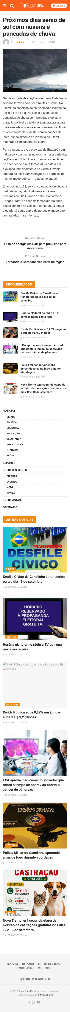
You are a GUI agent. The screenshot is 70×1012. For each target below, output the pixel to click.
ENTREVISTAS (12, 500)
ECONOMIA (13, 427)
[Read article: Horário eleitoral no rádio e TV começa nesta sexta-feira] (10, 316)
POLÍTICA (12, 422)
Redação (20, 42)
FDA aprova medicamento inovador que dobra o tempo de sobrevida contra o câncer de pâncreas (43, 348)
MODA (10, 487)
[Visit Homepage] (32, 5)
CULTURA (12, 476)
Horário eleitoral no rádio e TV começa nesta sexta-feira (40, 314)
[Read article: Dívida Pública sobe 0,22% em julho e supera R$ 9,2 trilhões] (10, 332)
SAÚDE (11, 455)
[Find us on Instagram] (33, 1002)
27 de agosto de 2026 (33, 396)
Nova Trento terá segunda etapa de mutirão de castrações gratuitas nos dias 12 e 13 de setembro (44, 388)
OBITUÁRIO (10, 507)
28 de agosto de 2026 (33, 305)
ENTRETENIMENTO (15, 470)
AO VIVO (60, 6)
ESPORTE (9, 463)
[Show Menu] (4, 5)
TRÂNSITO (12, 449)
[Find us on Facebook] (29, 1002)
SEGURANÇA (14, 438)
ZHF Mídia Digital (44, 994)
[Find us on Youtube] (38, 1002)
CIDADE (11, 416)
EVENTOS (12, 481)
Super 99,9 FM (25, 991)
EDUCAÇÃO (13, 433)
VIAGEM (11, 492)
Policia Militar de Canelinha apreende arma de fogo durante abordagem (41, 368)
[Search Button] (12, 5)
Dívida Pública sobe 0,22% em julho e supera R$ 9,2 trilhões (43, 331)
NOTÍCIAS (9, 410)
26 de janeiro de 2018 (43, 42)
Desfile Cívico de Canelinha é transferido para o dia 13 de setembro (39, 296)
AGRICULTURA (15, 444)
